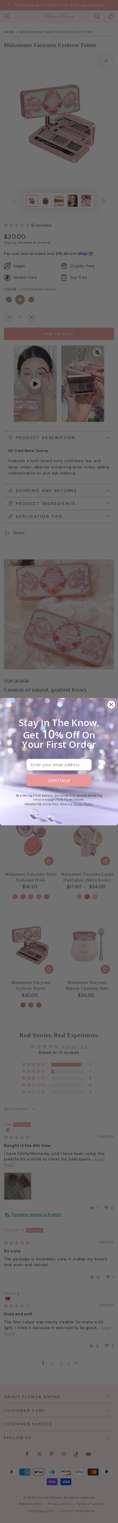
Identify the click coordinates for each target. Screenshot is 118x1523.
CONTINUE (59, 780)
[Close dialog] (111, 704)
